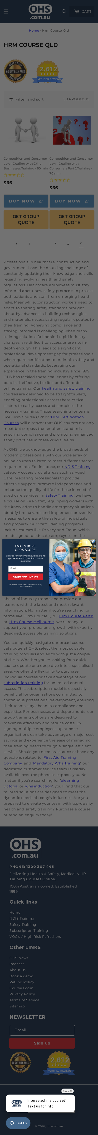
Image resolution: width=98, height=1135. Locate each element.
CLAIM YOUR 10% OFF (25, 577)
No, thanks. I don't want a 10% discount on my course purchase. (26, 585)
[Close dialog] (93, 541)
